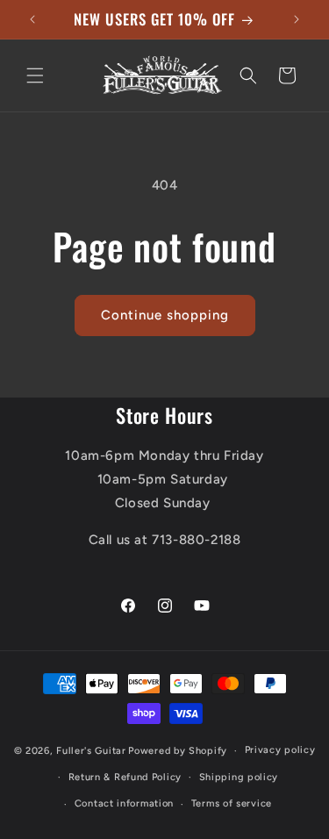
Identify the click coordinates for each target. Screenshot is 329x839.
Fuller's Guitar (91, 751)
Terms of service (231, 803)
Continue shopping (165, 315)
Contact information (124, 803)
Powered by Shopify (177, 751)
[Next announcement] (296, 19)
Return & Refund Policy (125, 777)
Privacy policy (280, 750)
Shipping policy (239, 777)
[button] (35, 75)
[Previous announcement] (32, 19)
